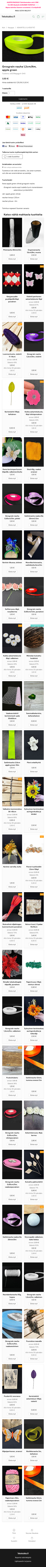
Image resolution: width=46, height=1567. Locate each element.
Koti (3, 27)
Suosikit (14, 1541)
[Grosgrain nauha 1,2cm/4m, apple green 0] (23, 46)
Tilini (14, 1533)
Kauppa (11, 27)
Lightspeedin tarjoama (23, 1561)
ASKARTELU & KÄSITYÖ (26, 27)
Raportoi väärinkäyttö (23, 1558)
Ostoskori (32, 1541)
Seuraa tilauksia (32, 1533)
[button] (23, 10)
